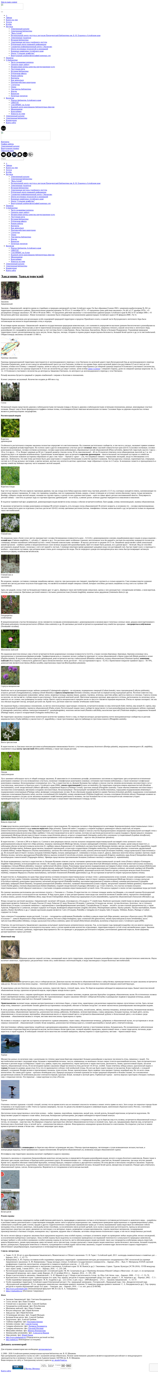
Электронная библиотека (21, 31)
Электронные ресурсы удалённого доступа (29, 42)
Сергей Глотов (31, 1324)
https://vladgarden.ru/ (14, 1291)
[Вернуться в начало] (12, 9)
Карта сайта (11, 123)
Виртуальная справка (10, 148)
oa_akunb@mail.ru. (59, 1360)
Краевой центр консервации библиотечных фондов (32, 107)
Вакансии (15, 93)
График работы (7, 144)
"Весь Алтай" (16, 33)
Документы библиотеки (21, 89)
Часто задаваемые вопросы (22, 62)
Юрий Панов (27, 1335)
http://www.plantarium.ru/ (16, 1337)
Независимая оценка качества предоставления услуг (33, 67)
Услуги (9, 22)
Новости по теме (18, 114)
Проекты (9, 58)
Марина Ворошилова (37, 1331)
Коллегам (10, 98)
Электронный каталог (20, 29)
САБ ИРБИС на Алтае (20, 105)
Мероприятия (16, 109)
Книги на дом (12, 20)
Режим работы (17, 76)
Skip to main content (9, 2)
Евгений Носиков (35, 1328)
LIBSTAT (15, 102)
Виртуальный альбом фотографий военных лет (31, 55)
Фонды (14, 91)
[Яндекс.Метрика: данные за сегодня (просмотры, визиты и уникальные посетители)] (32, 1369)
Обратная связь (7, 151)
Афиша (9, 18)
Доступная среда (18, 69)
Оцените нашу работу (20, 64)
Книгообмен (16, 111)
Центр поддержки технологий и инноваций (29, 49)
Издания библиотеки (20, 40)
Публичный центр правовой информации (28, 44)
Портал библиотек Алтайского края (26, 100)
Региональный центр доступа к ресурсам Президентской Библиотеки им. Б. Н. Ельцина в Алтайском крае (55, 35)
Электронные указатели (21, 38)
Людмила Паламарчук (37, 1326)
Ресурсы (9, 26)
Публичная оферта (19, 73)
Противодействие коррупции (23, 82)
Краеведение (11, 120)
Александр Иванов (41, 1333)
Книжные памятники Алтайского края (27, 51)
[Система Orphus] (56, 1369)
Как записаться (17, 80)
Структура (15, 85)
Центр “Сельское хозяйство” (23, 53)
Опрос (13, 87)
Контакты (15, 78)
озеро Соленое (94, 369)
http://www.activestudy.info (16, 1289)
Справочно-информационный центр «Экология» (31, 47)
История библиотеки (20, 71)
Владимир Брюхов (35, 1322)
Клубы (9, 24)
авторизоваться (45, 1349)
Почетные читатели (19, 96)
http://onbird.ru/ (12, 1339)
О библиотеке (12, 60)
